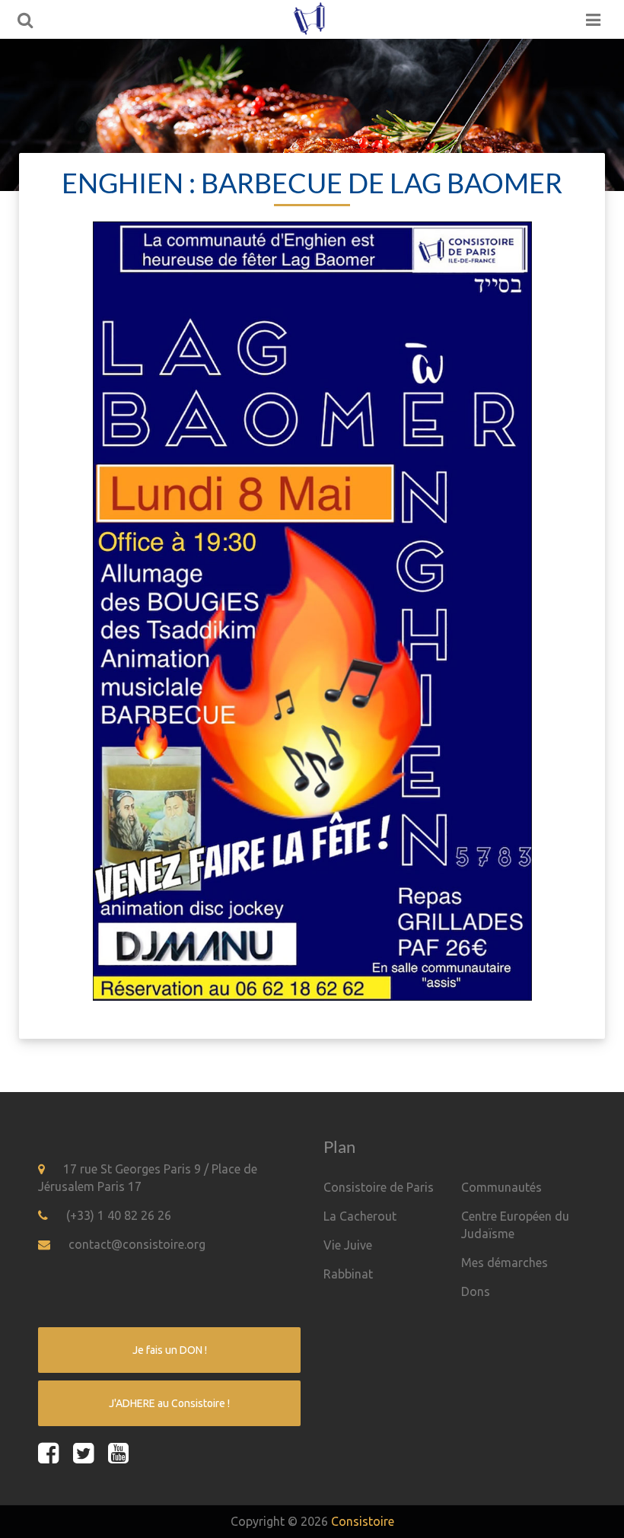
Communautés (501, 1187)
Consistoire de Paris (378, 1187)
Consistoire (362, 1521)
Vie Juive (347, 1245)
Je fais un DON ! (169, 1350)
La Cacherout (359, 1216)
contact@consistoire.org (136, 1244)
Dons (475, 1291)
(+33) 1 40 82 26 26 (118, 1215)
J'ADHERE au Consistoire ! (169, 1403)
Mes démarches (504, 1262)
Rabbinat (348, 1274)
